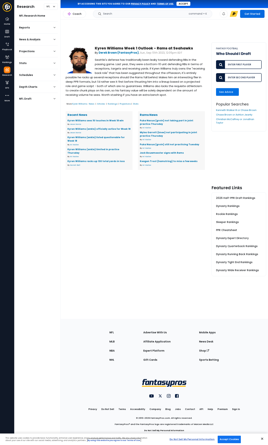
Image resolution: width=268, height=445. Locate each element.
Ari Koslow (74, 144)
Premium (222, 409)
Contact (190, 409)
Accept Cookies (229, 439)
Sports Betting (209, 360)
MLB (112, 341)
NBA (112, 350)
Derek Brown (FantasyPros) (119, 53)
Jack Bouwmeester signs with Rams (162, 152)
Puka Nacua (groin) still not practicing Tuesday (169, 144)
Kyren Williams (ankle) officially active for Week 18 (99, 128)
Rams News (149, 115)
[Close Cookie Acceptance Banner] (262, 439)
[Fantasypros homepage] (7, 9)
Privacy (92, 409)
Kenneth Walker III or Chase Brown (236, 110)
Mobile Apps (207, 332)
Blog (168, 409)
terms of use (165, 3)
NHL (111, 360)
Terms (122, 409)
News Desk (206, 341)
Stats (136, 103)
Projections (125, 103)
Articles (101, 103)
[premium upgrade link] (234, 14)
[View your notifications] (224, 14)
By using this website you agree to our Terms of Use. (114, 440)
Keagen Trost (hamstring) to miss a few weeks (168, 161)
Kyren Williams (79, 103)
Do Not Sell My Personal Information (164, 430)
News (91, 103)
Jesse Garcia (75, 124)
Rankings (112, 103)
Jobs (178, 409)
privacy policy (140, 3)
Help (210, 409)
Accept (183, 3)
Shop (203, 350)
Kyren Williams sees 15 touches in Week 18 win (95, 120)
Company (155, 409)
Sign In (236, 409)
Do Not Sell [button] (107, 409)
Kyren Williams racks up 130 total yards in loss (96, 161)
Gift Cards (150, 360)
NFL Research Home (32, 16)
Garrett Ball (75, 165)
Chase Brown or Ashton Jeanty (234, 114)
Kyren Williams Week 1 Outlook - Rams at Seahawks (144, 48)
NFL (111, 332)
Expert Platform (153, 350)
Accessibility (137, 409)
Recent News (77, 115)
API (201, 409)
